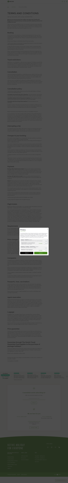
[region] (34, 245)
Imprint (21, 231)
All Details (40, 243)
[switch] (45, 241)
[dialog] (34, 241)
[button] (44, 241)
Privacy (24, 231)
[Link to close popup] (47, 229)
